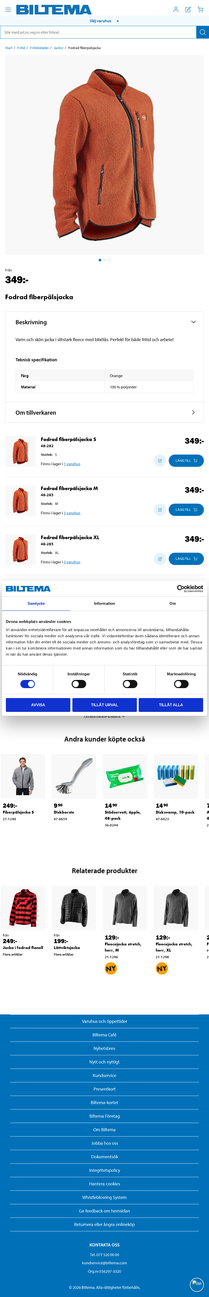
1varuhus (72, 463)
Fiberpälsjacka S (18, 812)
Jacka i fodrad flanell (23, 947)
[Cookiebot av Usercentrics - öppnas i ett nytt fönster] (181, 589)
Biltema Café (104, 1035)
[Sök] (202, 32)
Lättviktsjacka (67, 947)
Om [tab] (172, 603)
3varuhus (72, 512)
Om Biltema (104, 1129)
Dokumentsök (104, 1157)
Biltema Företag (104, 1116)
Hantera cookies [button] (104, 1184)
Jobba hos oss (104, 1143)
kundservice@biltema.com (104, 1262)
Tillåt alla (171, 705)
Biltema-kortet (104, 1102)
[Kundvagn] (200, 9)
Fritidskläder (39, 47)
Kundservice (104, 1075)
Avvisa (38, 705)
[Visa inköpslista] (188, 9)
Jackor (58, 47)
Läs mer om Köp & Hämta (102, 716)
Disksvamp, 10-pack (175, 812)
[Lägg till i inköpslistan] (160, 461)
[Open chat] (197, 1285)
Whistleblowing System (104, 1197)
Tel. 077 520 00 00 (104, 1254)
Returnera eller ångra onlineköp (104, 1224)
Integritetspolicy (104, 1170)
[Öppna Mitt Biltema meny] (176, 9)
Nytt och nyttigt (104, 1062)
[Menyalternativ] (8, 9)
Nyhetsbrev (104, 1048)
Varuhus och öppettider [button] (104, 1021)
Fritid (21, 47)
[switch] (79, 684)
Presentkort (105, 1089)
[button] (104, 21)
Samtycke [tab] (36, 603)
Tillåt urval (104, 705)
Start (8, 47)
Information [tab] (104, 603)
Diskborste (64, 812)
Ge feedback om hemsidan (104, 1211)
